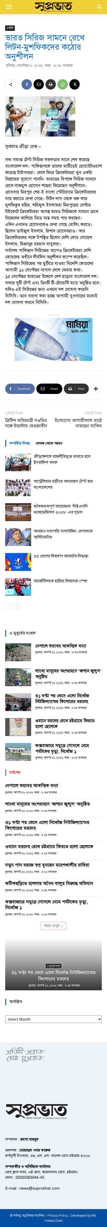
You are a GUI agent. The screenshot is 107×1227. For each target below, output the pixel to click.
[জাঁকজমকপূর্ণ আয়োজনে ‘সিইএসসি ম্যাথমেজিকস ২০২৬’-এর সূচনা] (18, 512)
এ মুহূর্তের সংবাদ (53, 965)
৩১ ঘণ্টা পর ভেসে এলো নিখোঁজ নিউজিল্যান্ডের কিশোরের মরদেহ (62, 698)
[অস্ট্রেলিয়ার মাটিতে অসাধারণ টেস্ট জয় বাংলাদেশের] (18, 487)
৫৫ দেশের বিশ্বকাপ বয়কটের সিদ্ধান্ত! (61, 556)
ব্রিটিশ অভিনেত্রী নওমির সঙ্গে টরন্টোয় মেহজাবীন (26, 423)
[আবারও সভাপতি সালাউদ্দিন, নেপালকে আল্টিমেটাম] (18, 537)
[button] (9, 7)
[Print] (50, 84)
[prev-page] (8, 606)
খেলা (10, 28)
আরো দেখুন (52, 926)
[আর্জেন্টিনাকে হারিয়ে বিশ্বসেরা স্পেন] (18, 587)
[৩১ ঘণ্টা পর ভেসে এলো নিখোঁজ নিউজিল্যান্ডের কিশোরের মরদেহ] (18, 702)
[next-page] (17, 606)
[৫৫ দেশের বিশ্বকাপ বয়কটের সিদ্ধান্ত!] (18, 562)
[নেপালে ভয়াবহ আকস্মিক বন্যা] (18, 652)
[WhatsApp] (62, 84)
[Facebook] (27, 84)
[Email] (39, 84)
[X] (74, 84)
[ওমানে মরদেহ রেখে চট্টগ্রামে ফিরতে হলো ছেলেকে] (18, 727)
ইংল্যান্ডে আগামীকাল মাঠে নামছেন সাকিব (78, 423)
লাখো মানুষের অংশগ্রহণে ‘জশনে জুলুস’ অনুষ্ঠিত (47, 804)
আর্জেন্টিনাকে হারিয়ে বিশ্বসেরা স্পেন (60, 581)
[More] (95, 389)
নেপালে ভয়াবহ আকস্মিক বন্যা (60, 646)
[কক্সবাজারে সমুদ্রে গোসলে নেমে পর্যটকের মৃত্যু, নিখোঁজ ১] (18, 752)
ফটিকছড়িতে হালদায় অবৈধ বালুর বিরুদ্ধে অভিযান (49, 883)
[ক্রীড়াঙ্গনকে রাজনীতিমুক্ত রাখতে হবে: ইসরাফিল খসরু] (18, 462)
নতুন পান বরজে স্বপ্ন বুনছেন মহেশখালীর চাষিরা (47, 865)
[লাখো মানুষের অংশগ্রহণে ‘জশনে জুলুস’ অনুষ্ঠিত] (18, 677)
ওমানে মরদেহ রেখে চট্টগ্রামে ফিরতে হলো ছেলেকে (49, 846)
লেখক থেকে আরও (49, 443)
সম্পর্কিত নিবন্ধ (19, 443)
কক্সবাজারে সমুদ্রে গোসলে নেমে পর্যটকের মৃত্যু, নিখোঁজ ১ (62, 748)
